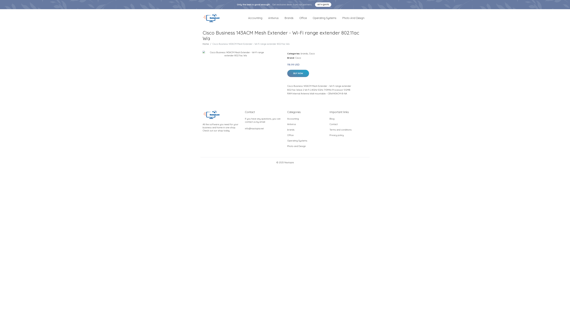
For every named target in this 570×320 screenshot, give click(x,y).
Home (206, 44)
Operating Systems (324, 18)
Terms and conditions (341, 129)
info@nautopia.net (254, 128)
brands (289, 18)
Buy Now (298, 73)
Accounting (255, 18)
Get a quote (323, 4)
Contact (334, 124)
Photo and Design (353, 18)
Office (303, 18)
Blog (332, 118)
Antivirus (273, 18)
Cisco (312, 53)
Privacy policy (337, 135)
